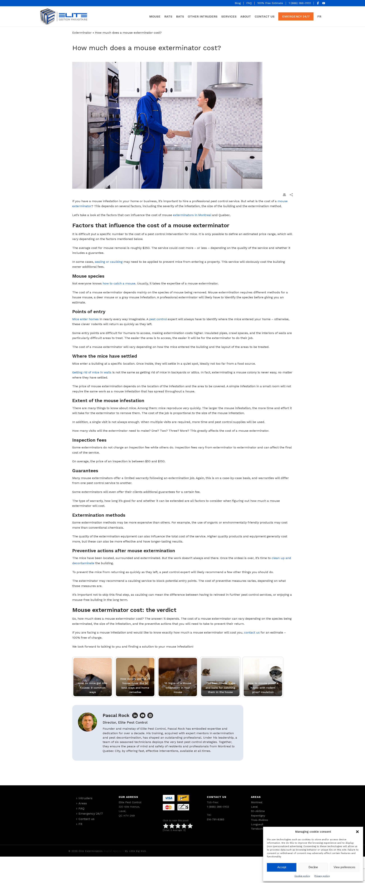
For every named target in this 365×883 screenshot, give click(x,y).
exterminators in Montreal (192, 215)
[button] (357, 832)
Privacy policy (322, 876)
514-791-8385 (215, 819)
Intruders (85, 798)
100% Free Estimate (270, 3)
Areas (83, 803)
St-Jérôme (258, 811)
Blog (238, 3)
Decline (313, 867)
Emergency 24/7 (296, 16)
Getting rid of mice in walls (91, 372)
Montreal (256, 802)
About (245, 16)
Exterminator (82, 32)
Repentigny (258, 815)
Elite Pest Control (130, 802)
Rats (168, 16)
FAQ (249, 3)
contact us (252, 632)
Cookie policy (302, 876)
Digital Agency (113, 851)
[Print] (284, 194)
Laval (254, 806)
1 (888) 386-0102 (300, 3)
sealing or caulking (109, 262)
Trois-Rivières (259, 819)
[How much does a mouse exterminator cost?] (182, 125)
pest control (158, 319)
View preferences (344, 867)
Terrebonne (258, 828)
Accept (281, 867)
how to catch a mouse (119, 283)
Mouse (154, 16)
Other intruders (202, 16)
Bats (180, 16)
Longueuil (257, 824)
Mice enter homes (85, 319)
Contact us (265, 16)
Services (228, 16)
